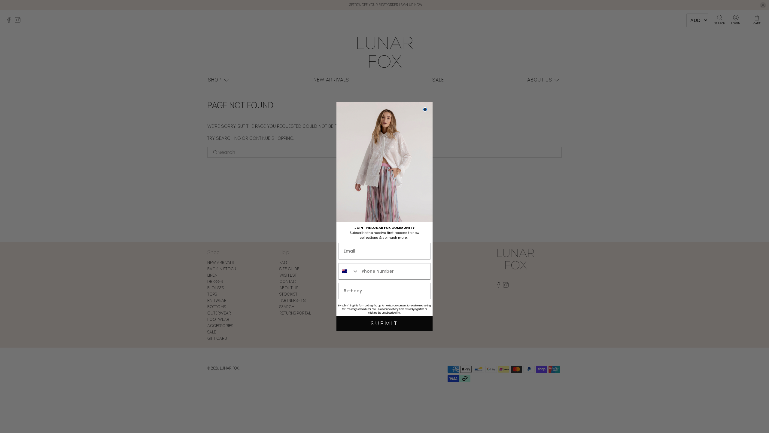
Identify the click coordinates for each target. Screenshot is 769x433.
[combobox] (349, 271)
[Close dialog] (425, 109)
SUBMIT (384, 323)
